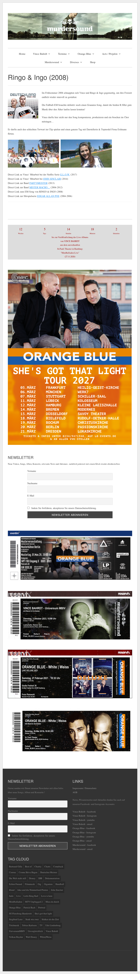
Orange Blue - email (82, 840)
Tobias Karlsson (29, 925)
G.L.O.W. (65, 174)
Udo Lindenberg (53, 925)
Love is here (46, 895)
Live (18, 895)
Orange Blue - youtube (83, 836)
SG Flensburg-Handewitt (20, 913)
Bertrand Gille (15, 866)
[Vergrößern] (127, 595)
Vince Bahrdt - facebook (84, 811)
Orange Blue (84, 53)
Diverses (74, 62)
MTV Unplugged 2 (34, 901)
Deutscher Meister (48, 872)
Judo (11, 895)
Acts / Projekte (110, 53)
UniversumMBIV (17, 931)
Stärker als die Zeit (50, 919)
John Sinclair (57, 889)
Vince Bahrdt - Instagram (85, 815)
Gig (39, 884)
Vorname (31, 471)
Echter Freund (15, 884)
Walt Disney (31, 936)
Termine (62, 53)
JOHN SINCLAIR (52, 178)
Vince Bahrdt (40, 53)
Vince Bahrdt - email (82, 824)
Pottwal (41, 907)
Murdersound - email (83, 849)
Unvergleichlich (35, 931)
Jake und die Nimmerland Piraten (32, 889)
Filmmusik (30, 884)
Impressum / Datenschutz (84, 788)
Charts (47, 866)
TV (41, 925)
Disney (32, 878)
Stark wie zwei (32, 919)
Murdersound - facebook (84, 844)
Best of (28, 866)
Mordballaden (15, 901)
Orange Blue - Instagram (84, 832)
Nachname (32, 483)
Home (22, 53)
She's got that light (43, 913)
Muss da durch (52, 901)
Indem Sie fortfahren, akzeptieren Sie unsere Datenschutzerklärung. (64, 508)
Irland (12, 889)
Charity (37, 866)
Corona (12, 872)
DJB (40, 878)
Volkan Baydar (16, 936)
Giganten (48, 884)
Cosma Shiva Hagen (28, 872)
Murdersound (52, 62)
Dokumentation (52, 878)
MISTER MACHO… (39, 187)
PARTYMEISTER (38, 183)
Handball (59, 884)
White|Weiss (45, 936)
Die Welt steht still (17, 878)
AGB (75, 792)
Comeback (58, 866)
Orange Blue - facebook (84, 828)
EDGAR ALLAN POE (48, 196)
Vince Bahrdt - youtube (84, 819)
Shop (92, 62)
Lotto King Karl (31, 895)
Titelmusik (14, 925)
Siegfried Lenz (16, 919)
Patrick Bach (29, 907)
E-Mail (30, 495)
